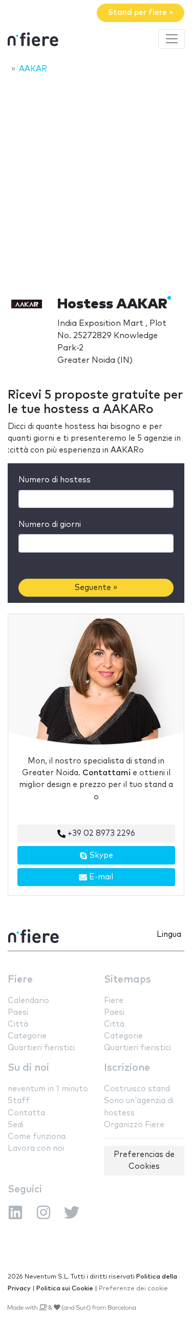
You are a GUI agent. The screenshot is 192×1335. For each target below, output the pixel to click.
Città (18, 1024)
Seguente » (96, 588)
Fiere (20, 980)
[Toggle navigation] (171, 39)
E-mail (100, 877)
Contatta (26, 1113)
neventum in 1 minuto (48, 1089)
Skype (100, 855)
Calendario (28, 1001)
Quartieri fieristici (41, 1048)
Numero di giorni (49, 524)
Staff (19, 1101)
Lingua (169, 934)
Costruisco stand (137, 1089)
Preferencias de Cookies (144, 1160)
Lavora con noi (36, 1148)
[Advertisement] (96, 182)
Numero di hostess (54, 480)
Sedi (16, 1125)
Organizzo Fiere (134, 1125)
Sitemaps (127, 980)
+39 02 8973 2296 (100, 833)
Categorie (27, 1036)
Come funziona (37, 1137)
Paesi (18, 1012)
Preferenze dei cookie (133, 1288)
